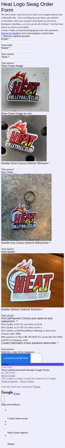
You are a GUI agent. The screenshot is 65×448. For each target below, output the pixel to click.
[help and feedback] (2, 399)
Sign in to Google (10, 33)
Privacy (5, 375)
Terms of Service (9, 381)
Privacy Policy (27, 381)
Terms (12, 375)
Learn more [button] (47, 33)
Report (37, 386)
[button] (32, 364)
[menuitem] (36, 414)
